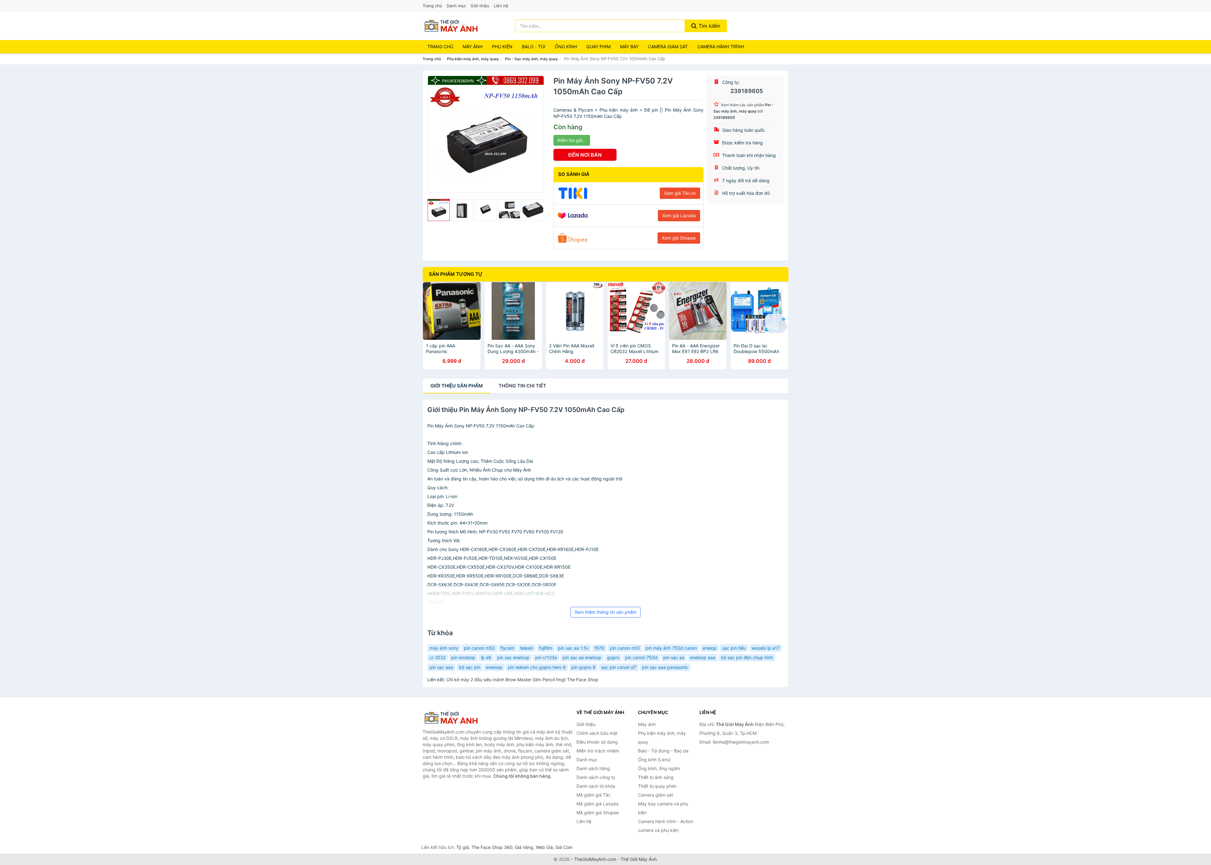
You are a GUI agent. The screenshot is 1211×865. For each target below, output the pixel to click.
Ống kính (566, 46)
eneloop (494, 667)
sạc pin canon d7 (618, 667)
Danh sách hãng (593, 768)
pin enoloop (463, 657)
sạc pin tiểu (734, 648)
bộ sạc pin (469, 667)
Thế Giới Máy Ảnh (639, 859)
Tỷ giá (462, 847)
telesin (526, 648)
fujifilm (545, 648)
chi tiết (522, 386)
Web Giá (544, 847)
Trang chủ (432, 5)
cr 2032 (438, 657)
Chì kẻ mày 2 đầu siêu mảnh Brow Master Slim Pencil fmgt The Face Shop (522, 679)
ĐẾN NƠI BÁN (585, 155)
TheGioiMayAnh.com (595, 859)
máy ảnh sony (444, 648)
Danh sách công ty (595, 777)
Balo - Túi (533, 46)
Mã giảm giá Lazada (597, 803)
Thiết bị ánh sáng (656, 777)
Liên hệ (501, 5)
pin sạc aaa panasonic (665, 667)
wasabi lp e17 (766, 648)
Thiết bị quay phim (657, 786)
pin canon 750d (641, 657)
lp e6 (486, 657)
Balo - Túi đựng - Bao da (663, 750)
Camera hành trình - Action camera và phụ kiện (665, 826)
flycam (507, 648)
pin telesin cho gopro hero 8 (537, 667)
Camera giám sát (668, 46)
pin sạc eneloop (513, 657)
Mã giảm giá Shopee (597, 812)
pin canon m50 (479, 648)
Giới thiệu (480, 5)
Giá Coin (563, 847)
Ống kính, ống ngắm (659, 768)
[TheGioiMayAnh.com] (451, 26)
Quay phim (598, 46)
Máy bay (629, 46)
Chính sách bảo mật (596, 733)
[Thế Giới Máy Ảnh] (454, 718)
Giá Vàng (524, 847)
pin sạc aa (673, 657)
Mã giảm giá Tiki (593, 795)
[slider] (439, 210)
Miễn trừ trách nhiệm (597, 750)
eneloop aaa (702, 657)
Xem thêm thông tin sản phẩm (605, 612)
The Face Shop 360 (491, 847)
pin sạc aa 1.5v (573, 648)
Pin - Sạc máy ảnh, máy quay (531, 58)
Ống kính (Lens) (654, 759)
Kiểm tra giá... (572, 140)
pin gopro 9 (583, 667)
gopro (613, 657)
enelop (710, 648)
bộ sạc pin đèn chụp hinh (747, 657)
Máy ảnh (473, 46)
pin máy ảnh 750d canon (671, 648)
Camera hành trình (720, 46)
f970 (599, 648)
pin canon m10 (625, 648)
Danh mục (456, 5)
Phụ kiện (502, 46)
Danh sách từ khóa (595, 786)
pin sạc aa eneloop (582, 657)
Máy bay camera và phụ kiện (663, 808)
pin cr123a (546, 657)
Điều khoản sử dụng (597, 742)
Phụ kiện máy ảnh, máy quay (473, 58)
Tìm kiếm (708, 26)
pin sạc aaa (441, 667)
